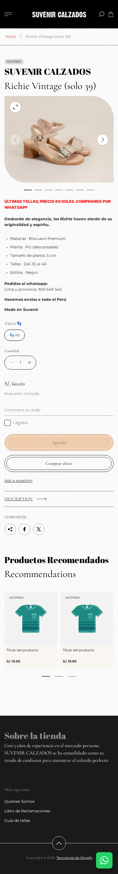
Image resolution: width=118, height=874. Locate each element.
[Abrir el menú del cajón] (8, 14)
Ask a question (18, 480)
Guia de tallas (17, 820)
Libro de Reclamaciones (27, 810)
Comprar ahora (59, 463)
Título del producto (22, 650)
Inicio (10, 36)
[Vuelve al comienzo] (59, 843)
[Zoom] (15, 107)
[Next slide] (102, 139)
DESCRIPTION (18, 499)
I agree (20, 422)
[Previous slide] (15, 139)
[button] (46, 676)
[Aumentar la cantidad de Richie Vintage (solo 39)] (31, 362)
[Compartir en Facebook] (24, 529)
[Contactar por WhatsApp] (104, 860)
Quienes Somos (19, 801)
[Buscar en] (101, 14)
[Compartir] (10, 529)
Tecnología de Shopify (74, 858)
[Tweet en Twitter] (38, 529)
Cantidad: (12, 351)
